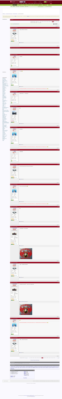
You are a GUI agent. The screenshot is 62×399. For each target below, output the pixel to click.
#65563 (58, 282)
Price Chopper (4, 118)
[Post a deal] (51, 3)
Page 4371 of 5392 (33, 21)
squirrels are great (17, 367)
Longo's (3, 105)
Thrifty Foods (4, 133)
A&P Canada (4, 79)
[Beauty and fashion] (46, 3)
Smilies (25, 372)
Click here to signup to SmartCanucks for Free (15, 47)
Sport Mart (3, 128)
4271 (44, 21)
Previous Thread (33, 360)
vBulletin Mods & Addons (32, 395)
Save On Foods (4, 125)
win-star (14, 107)
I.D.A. (3, 98)
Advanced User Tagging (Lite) (26, 395)
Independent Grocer (4, 100)
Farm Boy (3, 89)
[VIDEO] (25, 373)
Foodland (3, 91)
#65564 (58, 318)
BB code (25, 371)
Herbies (3, 95)
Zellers (3, 140)
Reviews (35, 3)
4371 (53, 21)
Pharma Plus (4, 117)
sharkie (21, 42)
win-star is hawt (40, 367)
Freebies (26, 3)
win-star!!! (43, 367)
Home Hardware (4, 97)
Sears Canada (4, 126)
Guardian (3, 94)
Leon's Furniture (4, 103)
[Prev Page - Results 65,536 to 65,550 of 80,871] (38, 21)
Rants (37, 3)
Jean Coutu (3, 101)
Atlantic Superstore (4, 80)
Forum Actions (22, 6)
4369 (49, 21)
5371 (36, 22)
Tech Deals (17, 3)
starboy (20, 367)
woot (50, 367)
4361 (47, 21)
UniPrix (3, 135)
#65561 (58, 226)
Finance (32, 3)
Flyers (23, 3)
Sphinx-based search (33, 396)
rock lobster (15, 228)
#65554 (58, 91)
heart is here (50, 366)
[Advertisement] (26, 51)
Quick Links (26, 6)
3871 (42, 21)
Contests (29, 3)
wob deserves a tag (47, 367)
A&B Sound (3, 78)
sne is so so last (13, 367)
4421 (31, 22)
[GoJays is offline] (14, 33)
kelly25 (22, 301)
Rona (3, 124)
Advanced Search (48, 6)
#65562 (58, 262)
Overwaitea (3, 114)
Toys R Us (3, 134)
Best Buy (3, 81)
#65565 (58, 337)
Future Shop (3, 92)
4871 (34, 22)
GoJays (14, 29)
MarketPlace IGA (4, 108)
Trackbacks (25, 375)
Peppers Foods (4, 116)
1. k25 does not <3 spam (19, 366)
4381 (58, 21)
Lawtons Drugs (4, 102)
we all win (26, 367)
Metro (3, 109)
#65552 (58, 54)
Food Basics (4, 90)
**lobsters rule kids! (13, 366)
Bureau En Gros (4, 83)
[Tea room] (45, 3)
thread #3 (24, 367)
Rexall (3, 123)
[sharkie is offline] (14, 76)
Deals (15, 3)
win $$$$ (33, 367)
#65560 (58, 206)
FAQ (11, 6)
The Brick (3, 132)
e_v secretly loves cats (36, 366)
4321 (46, 21)
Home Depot (4, 96)
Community (17, 6)
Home (13, 3)
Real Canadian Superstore (5, 122)
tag (22, 367)
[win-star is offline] (14, 113)
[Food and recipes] (47, 3)
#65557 (58, 149)
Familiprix (3, 88)
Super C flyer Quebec (5, 130)
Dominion (3, 86)
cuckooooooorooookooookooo (29, 366)
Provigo (3, 120)
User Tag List (11, 19)
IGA (2, 99)
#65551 (58, 27)
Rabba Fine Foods (4, 121)
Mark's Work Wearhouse (5, 107)
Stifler (15, 56)
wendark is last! (30, 367)
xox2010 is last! (54, 367)
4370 (51, 21)
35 (14, 82)
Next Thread (37, 360)
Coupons (21, 3)
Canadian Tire (4, 84)
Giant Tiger (3, 93)
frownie (45, 366)
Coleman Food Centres (5, 85)
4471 (33, 22)
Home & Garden (40, 3)
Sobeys (3, 127)
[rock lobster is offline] (14, 233)
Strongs (3, 129)
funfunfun (48, 366)
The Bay (3, 131)
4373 (56, 21)
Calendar (14, 6)
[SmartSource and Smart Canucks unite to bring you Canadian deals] (5, 74)
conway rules (23, 366)
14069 (56, 24)
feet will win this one (41, 366)
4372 (54, 21)
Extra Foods (3, 87)
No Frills (3, 113)
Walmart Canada (4, 138)
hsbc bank (54, 366)
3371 (40, 21)
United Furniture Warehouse (4, 136)
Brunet (3, 82)
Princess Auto (4, 119)
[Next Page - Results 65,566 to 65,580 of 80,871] (38, 22)
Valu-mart (3, 137)
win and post (36, 367)
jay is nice (56, 366)
